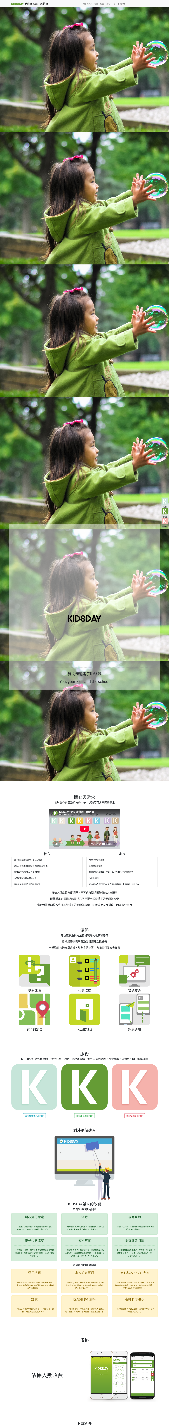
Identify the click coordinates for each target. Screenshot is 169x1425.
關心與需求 (88, 3)
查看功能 (34, 1115)
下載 (114, 3)
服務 (102, 3)
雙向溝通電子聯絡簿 (36, 4)
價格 (108, 3)
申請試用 (121, 3)
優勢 (96, 3)
